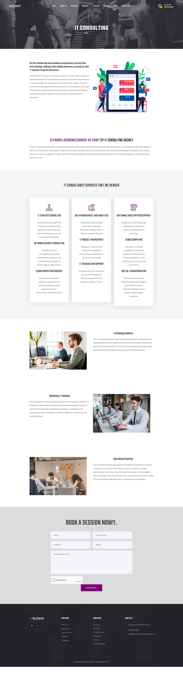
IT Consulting (98, 632)
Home (54, 6)
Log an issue (126, 6)
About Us (63, 6)
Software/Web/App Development (134, 215)
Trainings (85, 6)
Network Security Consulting (49, 243)
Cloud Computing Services (49, 271)
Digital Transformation (133, 271)
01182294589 (133, 630)
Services (74, 6)
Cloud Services (99, 644)
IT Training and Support (91, 264)
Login (116, 6)
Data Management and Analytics (91, 215)
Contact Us (65, 629)
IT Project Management (92, 240)
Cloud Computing (133, 240)
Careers (96, 6)
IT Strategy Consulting (49, 215)
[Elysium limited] (13, 6)
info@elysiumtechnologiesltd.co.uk (142, 634)
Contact (106, 6)
